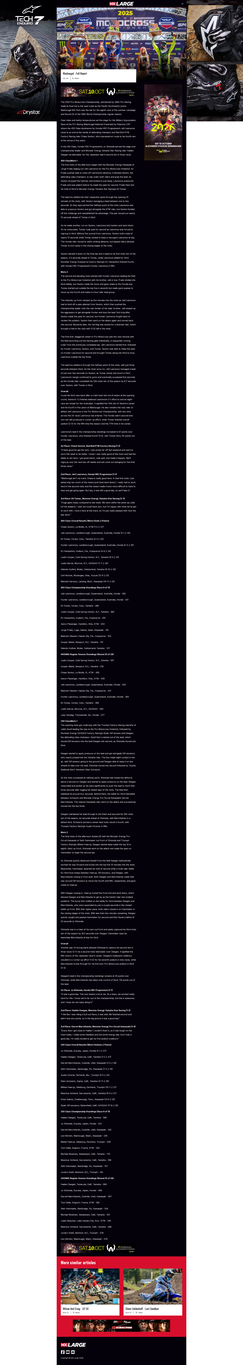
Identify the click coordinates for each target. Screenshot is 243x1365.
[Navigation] (182, 4)
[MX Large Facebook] (63, 1352)
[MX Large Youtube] (68, 1352)
